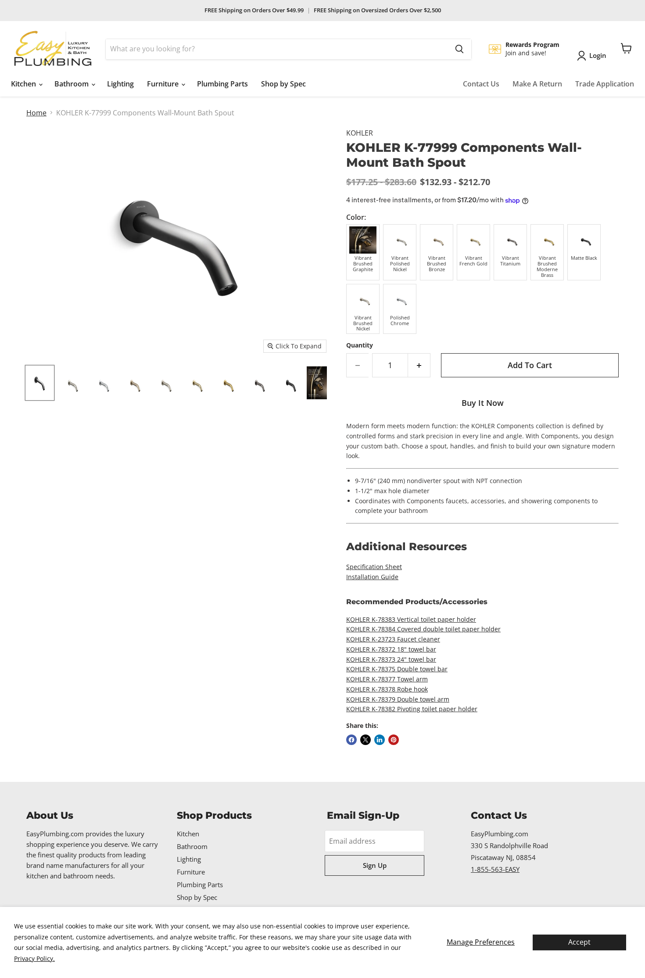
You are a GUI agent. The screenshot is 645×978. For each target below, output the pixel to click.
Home (36, 113)
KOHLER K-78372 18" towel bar (391, 649)
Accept (579, 942)
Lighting (120, 84)
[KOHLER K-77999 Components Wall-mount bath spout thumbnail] (164, 382)
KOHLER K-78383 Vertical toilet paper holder (411, 619)
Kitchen (24, 84)
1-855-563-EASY (495, 869)
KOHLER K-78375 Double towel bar (397, 669)
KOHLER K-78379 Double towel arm (397, 699)
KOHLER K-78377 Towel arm (387, 679)
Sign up (375, 865)
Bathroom (72, 84)
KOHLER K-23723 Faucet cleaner (393, 639)
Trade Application (604, 84)
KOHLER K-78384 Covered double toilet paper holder (423, 629)
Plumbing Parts (222, 84)
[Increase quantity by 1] (419, 365)
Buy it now (483, 403)
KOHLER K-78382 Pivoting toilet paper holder (411, 709)
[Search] (459, 49)
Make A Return (537, 84)
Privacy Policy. (34, 958)
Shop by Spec (283, 84)
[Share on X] (365, 739)
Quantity (359, 345)
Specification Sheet (374, 566)
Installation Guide (372, 577)
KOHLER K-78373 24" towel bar (391, 659)
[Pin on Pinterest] (393, 739)
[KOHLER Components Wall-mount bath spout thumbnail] (39, 382)
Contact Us (481, 84)
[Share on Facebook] (351, 739)
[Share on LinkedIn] (379, 739)
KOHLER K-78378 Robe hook (387, 689)
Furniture (163, 84)
